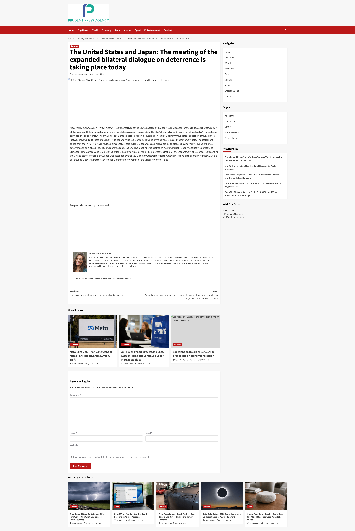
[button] (285, 30)
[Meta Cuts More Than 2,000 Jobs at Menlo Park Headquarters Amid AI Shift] (92, 331)
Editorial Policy (232, 132)
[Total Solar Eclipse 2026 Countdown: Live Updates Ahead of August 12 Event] (222, 496)
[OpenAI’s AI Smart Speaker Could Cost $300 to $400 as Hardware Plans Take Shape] (266, 496)
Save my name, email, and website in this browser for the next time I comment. (111, 457)
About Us (229, 115)
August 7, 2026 (224, 520)
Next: (181, 295)
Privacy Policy (231, 138)
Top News (83, 30)
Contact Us (230, 121)
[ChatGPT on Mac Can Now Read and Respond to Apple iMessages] (133, 496)
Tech (117, 30)
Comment (75, 395)
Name (73, 433)
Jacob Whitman (77, 364)
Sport (138, 30)
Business (163, 507)
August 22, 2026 (91, 523)
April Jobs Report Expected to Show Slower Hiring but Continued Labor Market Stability (142, 356)
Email (148, 433)
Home (71, 30)
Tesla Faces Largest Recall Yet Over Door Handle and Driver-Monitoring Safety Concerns (253, 176)
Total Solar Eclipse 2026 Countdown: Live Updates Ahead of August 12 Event (253, 185)
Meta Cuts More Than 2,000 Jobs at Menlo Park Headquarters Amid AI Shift (91, 356)
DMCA (228, 127)
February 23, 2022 (198, 360)
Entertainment (152, 30)
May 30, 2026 (90, 364)
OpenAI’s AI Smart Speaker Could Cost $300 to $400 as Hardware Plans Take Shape (251, 194)
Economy (106, 30)
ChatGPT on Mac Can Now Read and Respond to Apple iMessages (250, 167)
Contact (168, 30)
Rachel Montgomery (79, 74)
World (95, 30)
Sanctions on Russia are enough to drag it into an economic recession (194, 354)
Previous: (97, 293)
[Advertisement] (144, 105)
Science (127, 30)
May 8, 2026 (142, 364)
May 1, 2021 (94, 74)
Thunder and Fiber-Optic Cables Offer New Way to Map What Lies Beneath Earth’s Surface (253, 159)
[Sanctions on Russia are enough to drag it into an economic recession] (195, 331)
